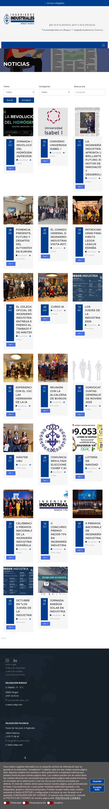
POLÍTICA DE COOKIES (67, 798)
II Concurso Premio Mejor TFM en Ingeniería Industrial (59, 534)
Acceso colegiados (55, 3)
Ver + (11, 168)
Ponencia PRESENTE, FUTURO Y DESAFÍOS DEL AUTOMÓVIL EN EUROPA (24, 240)
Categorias (44, 86)
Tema (6, 86)
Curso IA (57, 306)
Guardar (97, 781)
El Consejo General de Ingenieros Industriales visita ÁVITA (61, 237)
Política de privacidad (15, 667)
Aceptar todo (97, 788)
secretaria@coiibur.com (53, 30)
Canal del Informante (15, 674)
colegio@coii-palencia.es (84, 30)
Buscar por (79, 86)
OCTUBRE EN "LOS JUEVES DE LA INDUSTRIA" (24, 608)
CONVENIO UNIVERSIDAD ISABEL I (59, 145)
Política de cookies (14, 671)
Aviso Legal (11, 664)
